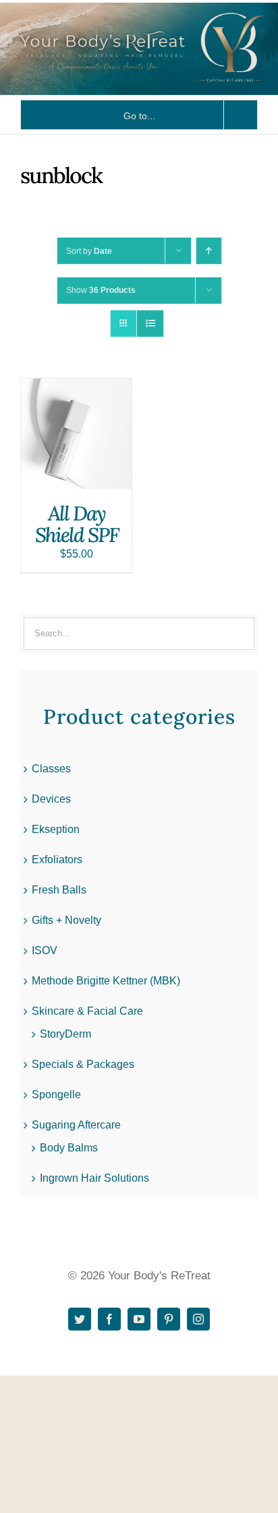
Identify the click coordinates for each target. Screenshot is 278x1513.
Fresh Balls (59, 890)
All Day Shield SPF (76, 523)
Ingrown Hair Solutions (94, 1178)
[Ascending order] (209, 251)
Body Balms (69, 1147)
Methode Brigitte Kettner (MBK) (106, 980)
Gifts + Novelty (66, 920)
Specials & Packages (83, 1064)
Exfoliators (57, 859)
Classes (51, 768)
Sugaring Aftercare (76, 1125)
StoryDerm (65, 1034)
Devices (51, 799)
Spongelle (56, 1094)
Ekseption (56, 829)
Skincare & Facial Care (87, 1011)
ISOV (44, 950)
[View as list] (150, 323)
